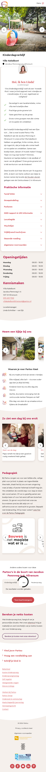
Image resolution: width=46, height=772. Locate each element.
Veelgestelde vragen (10, 683)
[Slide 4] (18, 44)
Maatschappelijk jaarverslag (13, 702)
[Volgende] (40, 350)
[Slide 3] (16, 44)
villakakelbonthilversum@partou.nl (17, 301)
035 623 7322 (8, 298)
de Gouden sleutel (32, 177)
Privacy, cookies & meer (23, 728)
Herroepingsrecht (9, 706)
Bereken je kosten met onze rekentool (20, 636)
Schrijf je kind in (12, 660)
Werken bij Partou (9, 692)
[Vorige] (5, 350)
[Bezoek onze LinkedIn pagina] (28, 766)
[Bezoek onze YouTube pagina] (23, 766)
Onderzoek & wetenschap (12, 699)
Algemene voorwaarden (23, 733)
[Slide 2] (14, 44)
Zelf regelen (7, 679)
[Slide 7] (24, 44)
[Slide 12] (34, 44)
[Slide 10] (30, 44)
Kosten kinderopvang (10, 672)
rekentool (31, 622)
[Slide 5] (20, 44)
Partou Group (7, 695)
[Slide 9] (28, 44)
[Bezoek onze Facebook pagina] (17, 766)
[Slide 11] (32, 44)
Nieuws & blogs (8, 686)
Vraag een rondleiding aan (18, 655)
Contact (5, 709)
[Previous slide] (4, 29)
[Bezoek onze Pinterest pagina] (33, 766)
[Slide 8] (26, 44)
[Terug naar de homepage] (3, 3)
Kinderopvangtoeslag (10, 676)
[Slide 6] (22, 44)
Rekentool (6, 669)
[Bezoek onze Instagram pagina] (12, 766)
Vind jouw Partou (13, 650)
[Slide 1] (12, 44)
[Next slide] (42, 29)
